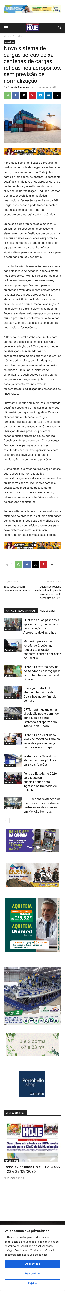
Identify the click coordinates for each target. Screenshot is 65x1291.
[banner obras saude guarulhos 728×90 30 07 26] (32, 13)
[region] (32, 1258)
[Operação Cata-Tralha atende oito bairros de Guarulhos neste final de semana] (13, 692)
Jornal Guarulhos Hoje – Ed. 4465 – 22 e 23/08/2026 (32, 1169)
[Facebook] (15, 95)
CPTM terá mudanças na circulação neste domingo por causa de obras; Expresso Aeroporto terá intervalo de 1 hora (41, 718)
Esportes (9, 808)
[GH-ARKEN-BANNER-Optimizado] (32, 1055)
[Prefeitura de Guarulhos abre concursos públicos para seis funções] (13, 760)
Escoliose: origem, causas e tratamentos (17, 588)
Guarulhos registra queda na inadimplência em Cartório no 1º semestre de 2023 (47, 592)
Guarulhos (17, 36)
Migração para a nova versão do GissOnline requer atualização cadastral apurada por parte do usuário (42, 650)
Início (6, 36)
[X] (23, 95)
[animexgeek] (32, 154)
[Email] (57, 95)
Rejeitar (32, 1283)
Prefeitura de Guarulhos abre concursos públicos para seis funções (40, 760)
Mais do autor (47, 610)
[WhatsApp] (7, 95)
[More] (52, 564)
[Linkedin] (48, 95)
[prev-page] (6, 820)
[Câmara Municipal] (32, 851)
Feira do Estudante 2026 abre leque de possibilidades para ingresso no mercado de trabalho (40, 782)
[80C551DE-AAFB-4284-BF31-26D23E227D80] (32, 951)
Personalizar (32, 1273)
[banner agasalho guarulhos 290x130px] (32, 886)
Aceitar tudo (32, 1263)
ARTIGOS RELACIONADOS (20, 610)
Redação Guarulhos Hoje (21, 87)
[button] (6, 28)
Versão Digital (11, 1161)
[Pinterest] (32, 95)
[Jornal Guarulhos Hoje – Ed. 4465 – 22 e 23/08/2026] (32, 1141)
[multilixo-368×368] (32, 1024)
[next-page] (11, 820)
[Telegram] (40, 95)
